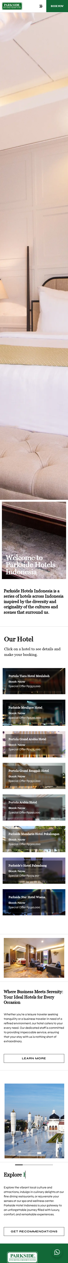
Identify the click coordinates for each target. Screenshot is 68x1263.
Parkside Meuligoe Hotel (25, 707)
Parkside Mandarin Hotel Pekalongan (33, 834)
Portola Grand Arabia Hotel (27, 739)
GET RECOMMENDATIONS (34, 1231)
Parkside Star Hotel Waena (26, 897)
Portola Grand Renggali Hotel (28, 771)
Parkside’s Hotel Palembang (27, 865)
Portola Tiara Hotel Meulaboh (28, 676)
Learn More (34, 1058)
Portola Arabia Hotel (22, 802)
